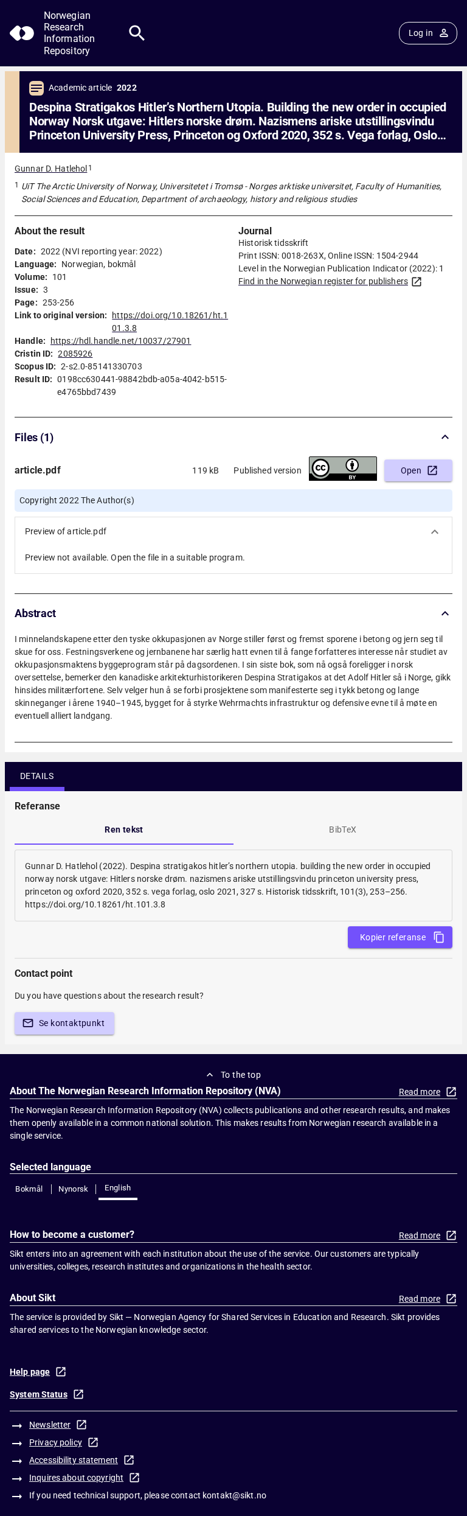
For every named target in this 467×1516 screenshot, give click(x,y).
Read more (419, 1092)
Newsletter (50, 1425)
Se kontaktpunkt (72, 1023)
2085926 (75, 353)
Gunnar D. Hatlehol (51, 168)
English (118, 1187)
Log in (421, 33)
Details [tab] (37, 776)
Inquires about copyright (76, 1478)
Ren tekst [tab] (124, 829)
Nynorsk (73, 1188)
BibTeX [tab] (342, 829)
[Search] (137, 33)
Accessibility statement (73, 1460)
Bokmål (29, 1188)
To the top (241, 1075)
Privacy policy (55, 1442)
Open (411, 470)
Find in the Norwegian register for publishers (323, 281)
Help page (30, 1372)
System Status (38, 1394)
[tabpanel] (233, 885)
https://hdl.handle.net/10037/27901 (120, 341)
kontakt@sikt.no (234, 1495)
